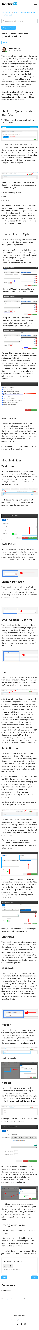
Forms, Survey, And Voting (25, 12)
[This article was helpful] (5, 1266)
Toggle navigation (8, 28)
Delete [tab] (6, 200)
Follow (5, 42)
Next (34, 1277)
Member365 (6, 12)
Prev (4, 1277)
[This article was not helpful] (10, 1266)
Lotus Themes (23, 1320)
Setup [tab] (5, 196)
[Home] (9, 3)
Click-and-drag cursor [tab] (12, 192)
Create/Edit (8, 15)
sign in (8, 1299)
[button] (35, 4)
